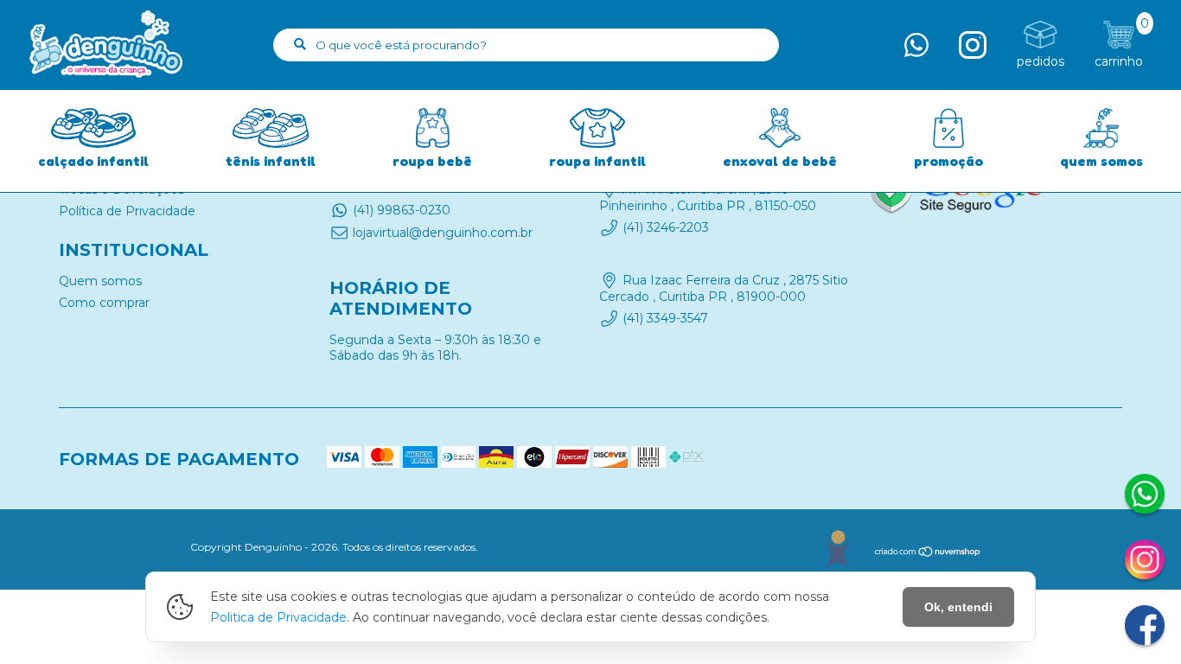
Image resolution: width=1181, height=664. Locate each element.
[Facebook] (1144, 627)
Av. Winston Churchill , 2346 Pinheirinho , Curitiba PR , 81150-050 (707, 197)
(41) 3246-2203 (665, 227)
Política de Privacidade (127, 211)
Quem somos (100, 281)
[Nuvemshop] (928, 553)
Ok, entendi (958, 607)
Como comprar (104, 302)
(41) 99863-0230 (401, 210)
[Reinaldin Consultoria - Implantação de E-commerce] (837, 549)
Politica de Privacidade (278, 617)
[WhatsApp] (1144, 496)
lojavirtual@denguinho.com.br (443, 232)
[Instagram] (1144, 562)
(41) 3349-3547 (665, 318)
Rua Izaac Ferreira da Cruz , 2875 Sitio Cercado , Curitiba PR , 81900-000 (723, 288)
